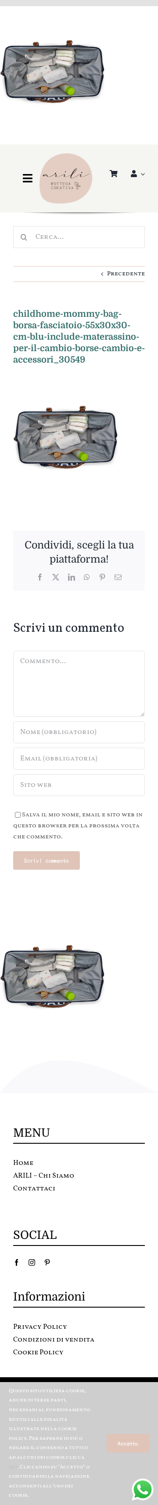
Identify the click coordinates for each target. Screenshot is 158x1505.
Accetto (128, 1443)
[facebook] (16, 1262)
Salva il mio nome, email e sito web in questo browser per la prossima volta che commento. (78, 826)
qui (13, 1467)
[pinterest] (47, 1262)
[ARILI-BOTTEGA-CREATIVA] (66, 156)
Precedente (126, 274)
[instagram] (32, 1262)
